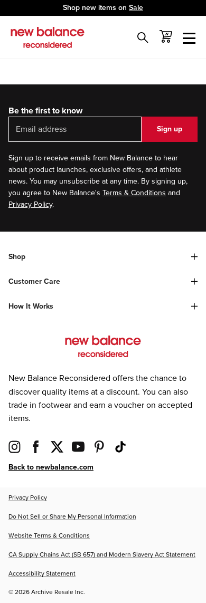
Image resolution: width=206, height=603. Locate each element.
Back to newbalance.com (50, 467)
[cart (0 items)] (165, 36)
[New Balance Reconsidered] (48, 37)
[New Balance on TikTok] (120, 446)
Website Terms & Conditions (49, 536)
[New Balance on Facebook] (36, 446)
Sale (136, 7)
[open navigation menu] (189, 37)
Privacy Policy (30, 204)
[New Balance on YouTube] (78, 446)
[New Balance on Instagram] (14, 446)
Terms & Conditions (134, 192)
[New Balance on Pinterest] (99, 446)
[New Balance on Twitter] (57, 446)
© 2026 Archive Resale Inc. (46, 592)
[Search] (142, 37)
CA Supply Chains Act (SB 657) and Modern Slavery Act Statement (101, 555)
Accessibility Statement (42, 574)
